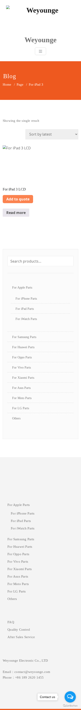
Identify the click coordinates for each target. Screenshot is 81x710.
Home (7, 84)
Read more (16, 212)
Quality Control (18, 629)
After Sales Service (21, 637)
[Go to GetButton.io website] (70, 705)
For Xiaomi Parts (23, 377)
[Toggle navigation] (40, 51)
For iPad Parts (25, 308)
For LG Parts (20, 408)
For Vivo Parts (21, 367)
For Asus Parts (21, 388)
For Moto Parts (22, 398)
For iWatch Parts (26, 319)
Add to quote (17, 199)
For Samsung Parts (24, 337)
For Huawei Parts (23, 347)
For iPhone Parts (26, 298)
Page (20, 84)
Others (16, 418)
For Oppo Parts (22, 357)
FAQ (10, 622)
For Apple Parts (22, 287)
